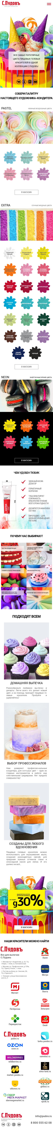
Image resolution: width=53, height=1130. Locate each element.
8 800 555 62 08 (41, 1122)
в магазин (26, 192)
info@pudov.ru (43, 1116)
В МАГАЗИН (26, 927)
